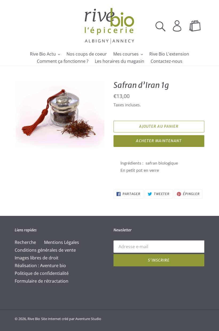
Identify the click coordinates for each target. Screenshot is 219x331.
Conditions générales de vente (45, 250)
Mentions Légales (61, 242)
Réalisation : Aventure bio (40, 265)
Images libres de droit (36, 258)
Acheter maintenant (159, 140)
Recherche (25, 242)
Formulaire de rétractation (41, 281)
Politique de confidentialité (42, 273)
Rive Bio (34, 318)
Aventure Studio (88, 318)
